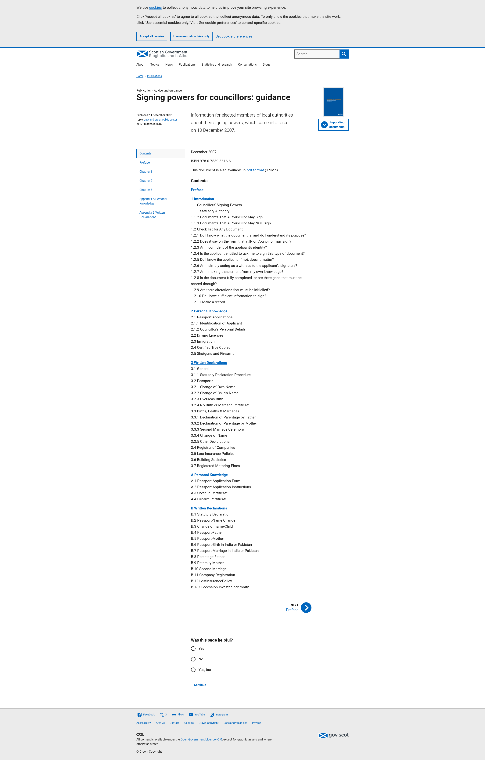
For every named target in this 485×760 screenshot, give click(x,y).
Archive (160, 722)
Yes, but (205, 670)
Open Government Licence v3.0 (201, 739)
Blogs (266, 64)
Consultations (247, 64)
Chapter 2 (145, 181)
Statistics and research (217, 64)
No (201, 659)
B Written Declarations (209, 508)
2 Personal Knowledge (209, 311)
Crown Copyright (209, 722)
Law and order (152, 119)
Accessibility (143, 722)
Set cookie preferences (234, 36)
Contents (145, 153)
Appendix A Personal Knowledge (153, 201)
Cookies (189, 722)
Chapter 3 (145, 190)
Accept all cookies (151, 36)
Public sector (169, 119)
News (169, 64)
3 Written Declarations (209, 362)
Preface (144, 162)
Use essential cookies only (191, 36)
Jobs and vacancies (235, 722)
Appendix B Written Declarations (152, 215)
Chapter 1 (145, 171)
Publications (187, 64)
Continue (200, 685)
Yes (201, 648)
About (140, 64)
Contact (174, 722)
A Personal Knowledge (209, 475)
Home (139, 76)
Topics (154, 64)
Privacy (256, 722)
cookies (155, 7)
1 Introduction (202, 199)
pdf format (255, 170)
